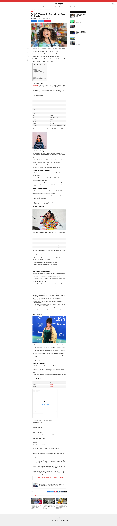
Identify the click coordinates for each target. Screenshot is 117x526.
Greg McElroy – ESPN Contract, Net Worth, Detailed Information (81, 20)
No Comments (43, 18)
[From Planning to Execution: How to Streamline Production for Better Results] (61, 501)
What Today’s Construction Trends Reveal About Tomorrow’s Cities (36, 506)
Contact (75, 6)
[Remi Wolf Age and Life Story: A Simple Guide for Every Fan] (49, 35)
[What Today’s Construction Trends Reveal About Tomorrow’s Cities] (36, 501)
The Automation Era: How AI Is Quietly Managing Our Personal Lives (49, 506)
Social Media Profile (37, 77)
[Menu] (2, 4)
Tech (60, 6)
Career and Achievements (38, 69)
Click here (51, 384)
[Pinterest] (28, 58)
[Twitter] (28, 53)
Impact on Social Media (38, 76)
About (113, 3)
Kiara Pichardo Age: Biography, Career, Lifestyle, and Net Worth (81, 15)
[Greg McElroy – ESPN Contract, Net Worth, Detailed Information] (72, 21)
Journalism (48, 6)
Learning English (65, 6)
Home (41, 6)
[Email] (28, 60)
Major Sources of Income (38, 71)
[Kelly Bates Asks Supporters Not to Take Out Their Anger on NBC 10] (72, 32)
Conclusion (36, 79)
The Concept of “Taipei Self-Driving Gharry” (80, 37)
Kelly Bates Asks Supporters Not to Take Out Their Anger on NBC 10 (81, 32)
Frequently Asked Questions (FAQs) (40, 78)
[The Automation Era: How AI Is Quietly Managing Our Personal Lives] (49, 501)
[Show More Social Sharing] (52, 21)
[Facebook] (28, 51)
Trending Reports (55, 6)
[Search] (115, 1)
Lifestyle (71, 6)
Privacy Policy (62, 520)
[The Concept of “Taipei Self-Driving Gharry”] (72, 38)
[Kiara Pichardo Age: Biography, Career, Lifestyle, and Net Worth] (72, 16)
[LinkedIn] (28, 56)
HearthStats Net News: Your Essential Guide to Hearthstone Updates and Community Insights (81, 26)
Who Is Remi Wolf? (37, 65)
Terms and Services (54, 520)
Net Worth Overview (37, 70)
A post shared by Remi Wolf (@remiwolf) (45, 416)
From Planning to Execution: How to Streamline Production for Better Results (61, 506)
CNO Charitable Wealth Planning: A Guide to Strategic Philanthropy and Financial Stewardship (81, 43)
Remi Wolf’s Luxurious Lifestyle (39, 72)
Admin (35, 18)
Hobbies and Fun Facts (37, 73)
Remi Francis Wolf (35, 85)
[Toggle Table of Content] (45, 64)
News (44, 6)
